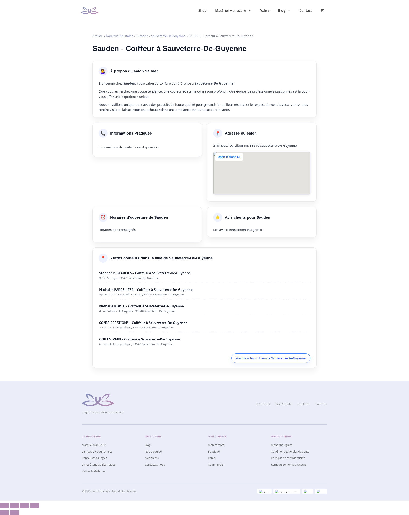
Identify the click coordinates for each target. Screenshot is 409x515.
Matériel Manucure (230, 10)
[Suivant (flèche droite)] (14, 512)
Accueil (97, 36)
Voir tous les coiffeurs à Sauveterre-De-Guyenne (271, 358)
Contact (305, 10)
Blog (281, 10)
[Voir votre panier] (322, 10)
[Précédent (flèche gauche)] (4, 512)
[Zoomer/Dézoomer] (34, 505)
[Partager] (14, 505)
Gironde (142, 36)
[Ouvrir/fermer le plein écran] (24, 505)
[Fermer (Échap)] (4, 505)
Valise (264, 10)
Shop (202, 10)
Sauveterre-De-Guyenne (168, 36)
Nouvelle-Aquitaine (119, 36)
